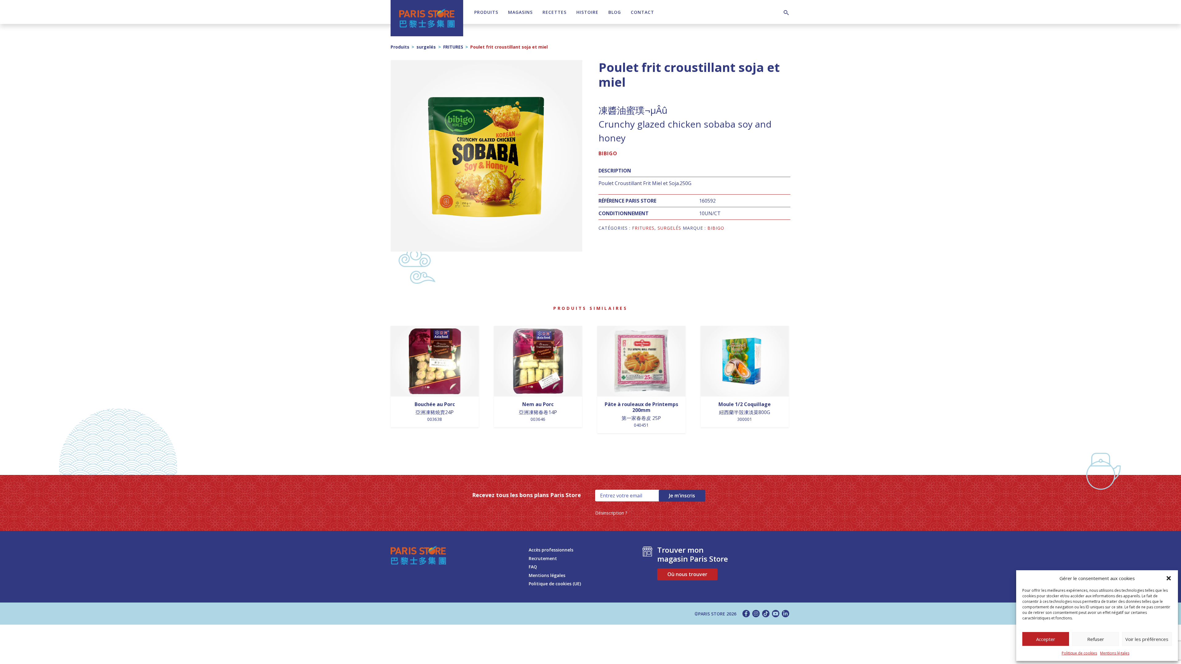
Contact (642, 12)
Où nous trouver (687, 574)
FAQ (533, 567)
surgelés (426, 47)
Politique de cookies (1079, 653)
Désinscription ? (611, 513)
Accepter (1045, 639)
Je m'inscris (682, 495)
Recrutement (543, 558)
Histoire (587, 12)
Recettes (555, 12)
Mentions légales (1114, 653)
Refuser (1095, 639)
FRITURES (453, 47)
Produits (486, 12)
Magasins (520, 12)
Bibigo (607, 153)
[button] (1169, 578)
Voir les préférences (1146, 639)
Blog (614, 12)
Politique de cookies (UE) (555, 584)
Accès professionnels (551, 550)
